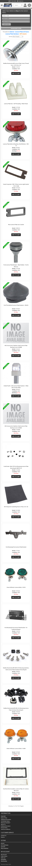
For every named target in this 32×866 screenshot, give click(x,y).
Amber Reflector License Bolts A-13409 (16, 748)
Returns (3, 837)
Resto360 (3, 816)
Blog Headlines (4, 848)
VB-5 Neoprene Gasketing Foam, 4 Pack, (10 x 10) (16, 506)
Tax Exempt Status (5, 821)
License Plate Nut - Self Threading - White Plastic (16, 103)
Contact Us (20, 1)
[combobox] (16, 16)
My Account (4, 854)
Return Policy (4, 817)
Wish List (3, 857)
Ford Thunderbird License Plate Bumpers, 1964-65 (16, 305)
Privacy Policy (4, 827)
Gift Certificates (4, 845)
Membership (4, 861)
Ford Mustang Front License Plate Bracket (16, 547)
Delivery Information (5, 826)
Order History (4, 856)
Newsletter (3, 859)
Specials (3, 846)
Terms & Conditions (5, 829)
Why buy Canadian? (5, 822)
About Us (3, 824)
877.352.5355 (13, 1)
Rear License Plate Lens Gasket (16, 224)
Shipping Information (6, 819)
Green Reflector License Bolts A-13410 (16, 587)
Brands (2, 843)
